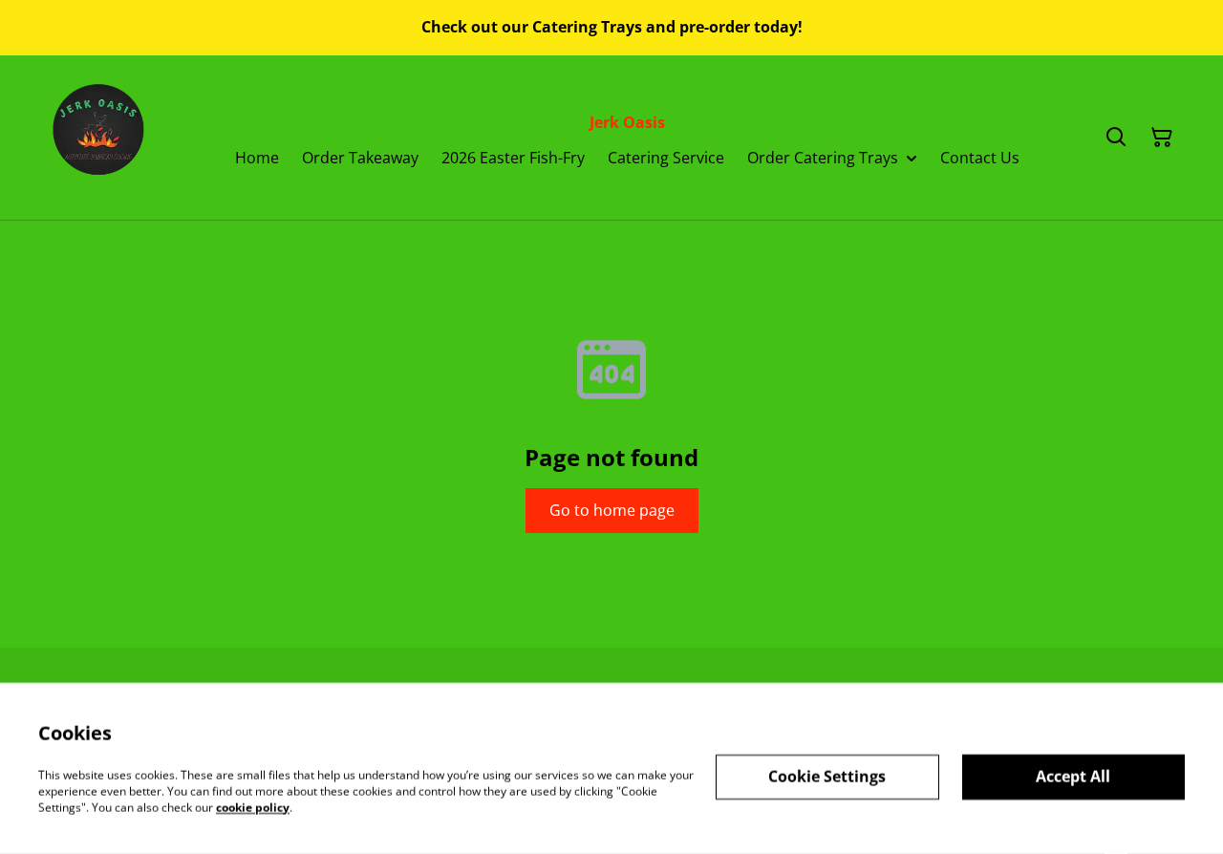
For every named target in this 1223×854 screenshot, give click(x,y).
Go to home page (612, 510)
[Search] (1116, 138)
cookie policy (253, 807)
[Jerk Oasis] (101, 138)
